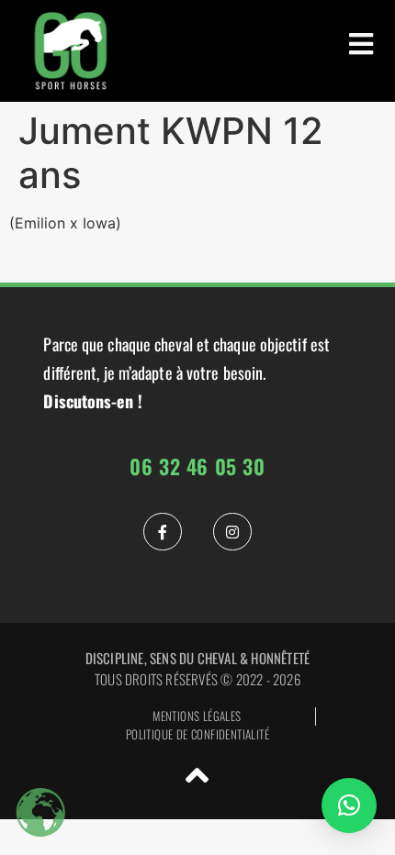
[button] (349, 805)
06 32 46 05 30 (197, 466)
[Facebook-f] (162, 532)
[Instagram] (232, 532)
